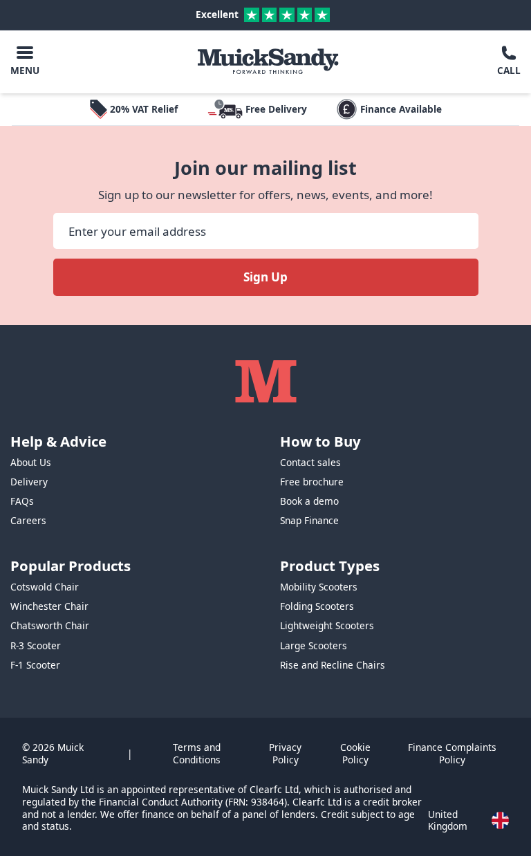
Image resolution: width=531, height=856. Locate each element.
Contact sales (310, 462)
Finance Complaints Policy (452, 753)
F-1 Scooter (35, 664)
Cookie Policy (355, 753)
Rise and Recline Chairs (332, 664)
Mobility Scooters (318, 586)
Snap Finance (309, 520)
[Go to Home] (268, 61)
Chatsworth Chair (49, 625)
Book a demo (309, 501)
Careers (28, 520)
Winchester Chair (49, 606)
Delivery (29, 481)
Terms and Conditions (197, 753)
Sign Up (265, 277)
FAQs (22, 501)
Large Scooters (313, 645)
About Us (30, 462)
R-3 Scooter (35, 645)
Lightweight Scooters (327, 625)
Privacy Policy (285, 753)
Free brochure (312, 482)
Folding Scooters (317, 606)
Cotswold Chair (44, 586)
